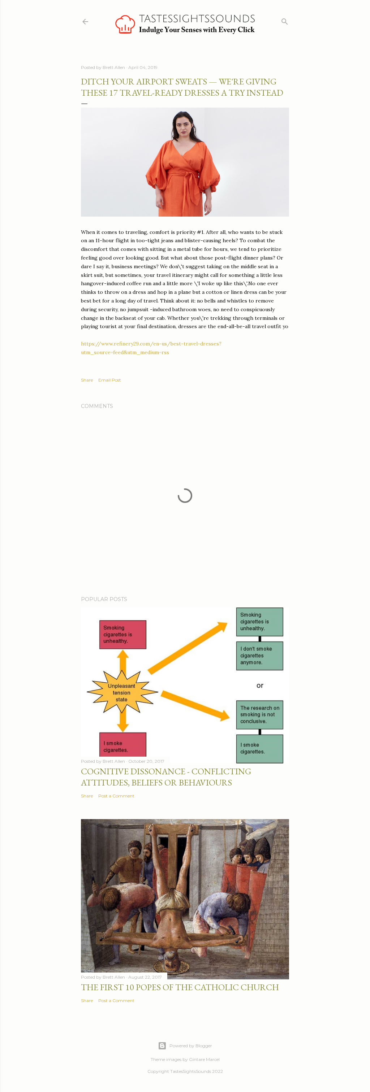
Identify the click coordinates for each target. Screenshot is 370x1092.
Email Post (109, 380)
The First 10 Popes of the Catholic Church (180, 987)
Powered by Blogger (190, 1045)
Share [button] (87, 380)
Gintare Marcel (204, 1059)
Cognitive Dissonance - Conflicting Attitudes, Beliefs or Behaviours (166, 777)
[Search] (284, 20)
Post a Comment (116, 796)
